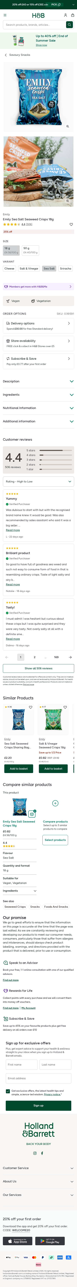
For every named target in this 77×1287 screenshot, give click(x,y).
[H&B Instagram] (35, 1153)
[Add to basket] (32, 814)
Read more (13, 530)
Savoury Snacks (19, 55)
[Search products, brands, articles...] (70, 24)
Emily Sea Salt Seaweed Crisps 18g (19, 823)
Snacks (35, 906)
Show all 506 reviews (38, 668)
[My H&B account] (65, 15)
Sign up (38, 1105)
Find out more (28, 684)
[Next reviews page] (70, 657)
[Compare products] (55, 803)
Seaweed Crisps (15, 906)
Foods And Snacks (56, 906)
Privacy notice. (52, 1094)
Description (11, 381)
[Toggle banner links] (73, 4)
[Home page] (38, 15)
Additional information (19, 421)
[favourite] (30, 707)
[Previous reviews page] (7, 657)
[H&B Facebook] (42, 1153)
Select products (55, 840)
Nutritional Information (19, 408)
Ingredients (11, 395)
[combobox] (34, 24)
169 (56, 657)
